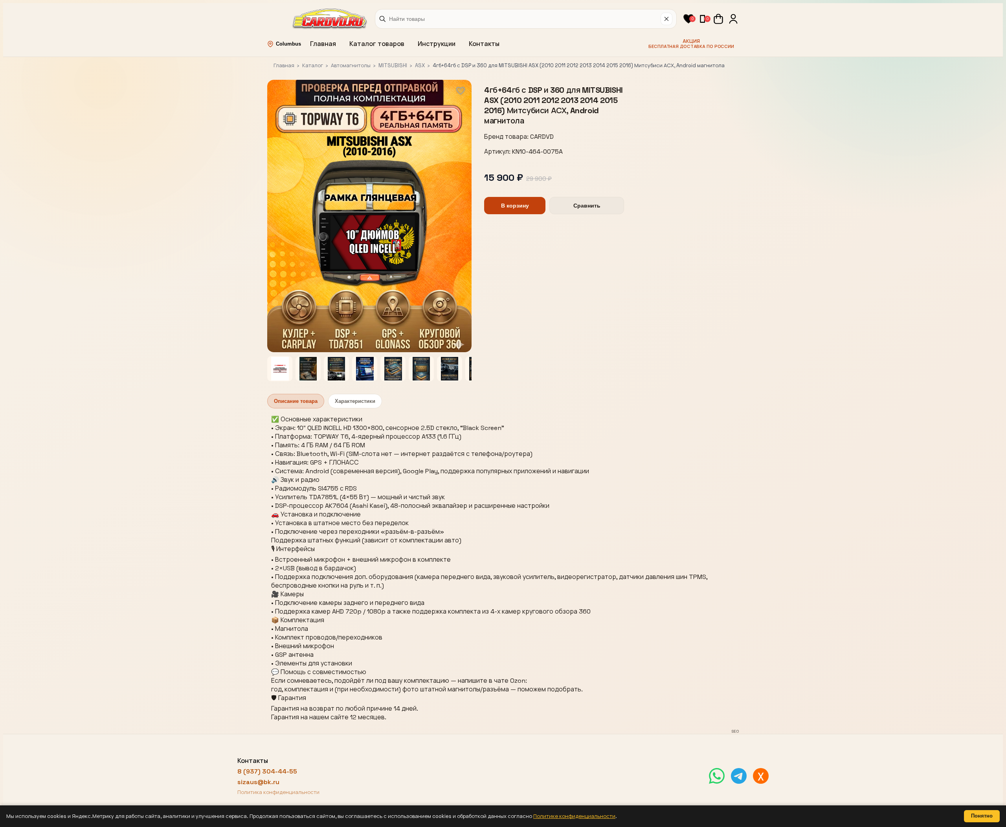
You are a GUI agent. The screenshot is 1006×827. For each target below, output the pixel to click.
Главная (323, 44)
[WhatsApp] (717, 776)
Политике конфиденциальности (574, 816)
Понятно (982, 816)
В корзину (515, 205)
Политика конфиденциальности (278, 792)
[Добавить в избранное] (460, 91)
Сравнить (586, 205)
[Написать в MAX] (761, 776)
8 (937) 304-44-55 (267, 771)
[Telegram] (739, 776)
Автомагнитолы (351, 65)
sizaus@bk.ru (258, 782)
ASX (420, 65)
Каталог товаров (376, 44)
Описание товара (296, 401)
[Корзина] (718, 18)
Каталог (312, 65)
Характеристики (355, 401)
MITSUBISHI (392, 65)
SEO (735, 731)
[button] (688, 18)
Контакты (484, 44)
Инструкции (436, 44)
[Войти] (733, 18)
